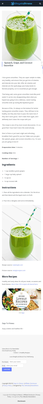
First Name (5, 362)
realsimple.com (17, 265)
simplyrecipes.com (19, 270)
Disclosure (21, 401)
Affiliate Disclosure (31, 383)
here (23, 313)
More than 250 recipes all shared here (24, 284)
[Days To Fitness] (21, 3)
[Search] (40, 3)
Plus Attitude (26, 385)
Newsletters (34, 385)
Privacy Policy (7, 385)
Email (3, 365)
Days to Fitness (18, 383)
